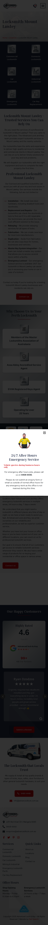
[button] (44, 433)
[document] (24, 462)
